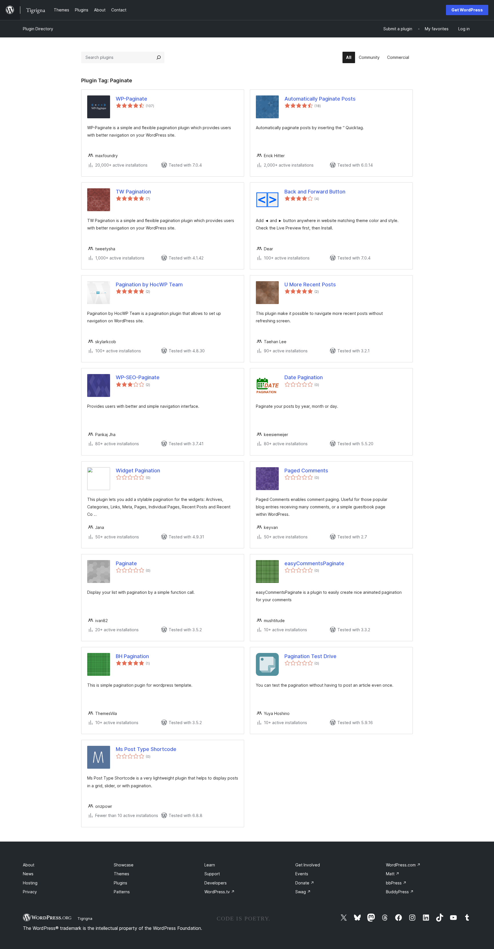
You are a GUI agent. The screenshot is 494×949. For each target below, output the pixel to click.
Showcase (124, 864)
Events (301, 873)
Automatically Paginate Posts (320, 99)
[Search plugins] (158, 57)
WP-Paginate (131, 99)
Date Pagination (303, 377)
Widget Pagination (138, 470)
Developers (215, 882)
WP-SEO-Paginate (138, 377)
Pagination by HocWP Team (149, 284)
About (28, 864)
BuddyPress (400, 891)
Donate (304, 882)
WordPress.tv (219, 891)
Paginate (126, 563)
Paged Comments (306, 470)
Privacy (30, 891)
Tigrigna (84, 918)
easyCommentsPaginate (314, 563)
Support (212, 873)
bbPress (396, 882)
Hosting (30, 882)
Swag (303, 891)
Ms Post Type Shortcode (146, 749)
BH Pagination (132, 656)
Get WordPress (467, 9)
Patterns (122, 891)
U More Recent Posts (310, 284)
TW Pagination (133, 192)
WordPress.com (403, 864)
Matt (392, 873)
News (28, 873)
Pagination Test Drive (310, 656)
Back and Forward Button (314, 192)
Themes (121, 873)
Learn (209, 864)
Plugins (120, 882)
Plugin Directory (38, 28)
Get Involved (307, 864)
